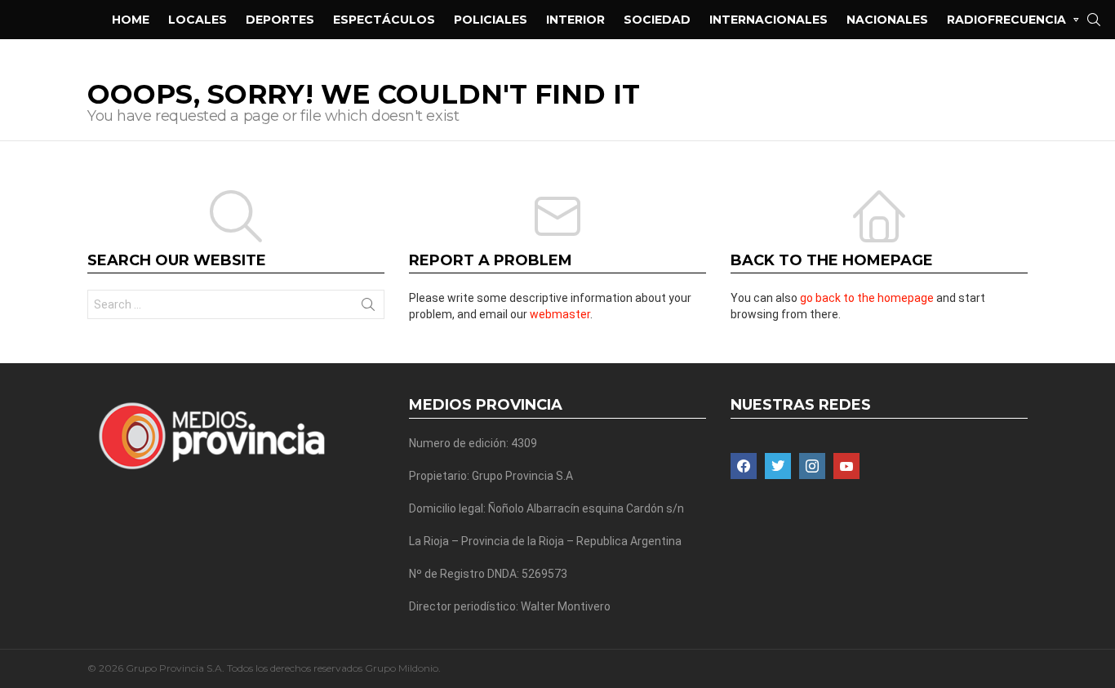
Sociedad (657, 19)
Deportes (280, 19)
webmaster (560, 314)
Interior (575, 19)
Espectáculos (384, 19)
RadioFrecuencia (1006, 19)
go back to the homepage (867, 297)
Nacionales (887, 19)
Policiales (490, 19)
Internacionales (768, 19)
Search (368, 308)
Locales (197, 19)
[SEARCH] (1093, 20)
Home (130, 19)
